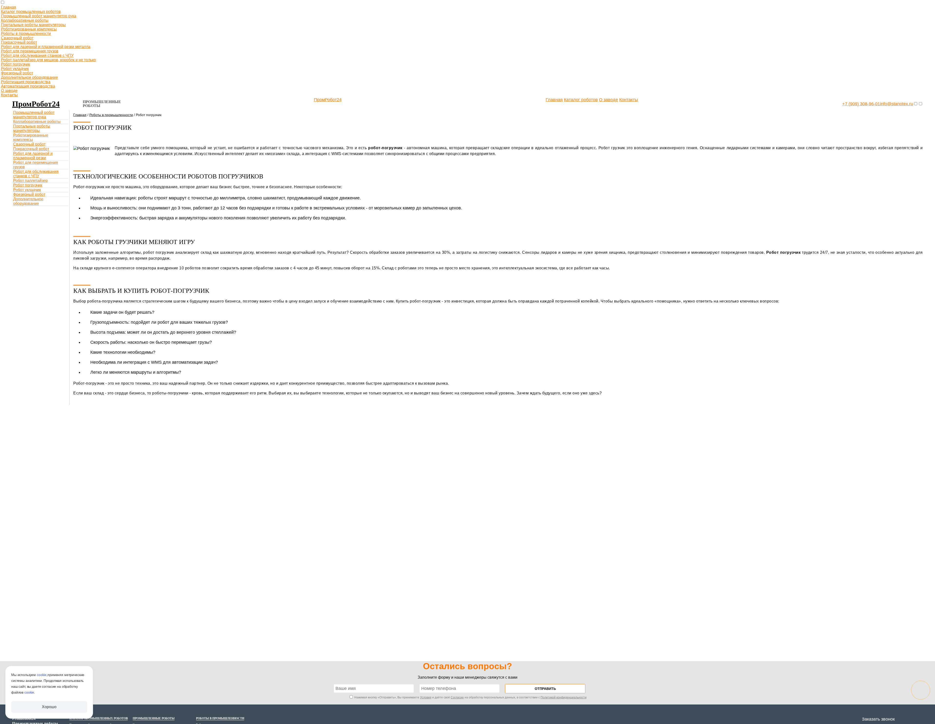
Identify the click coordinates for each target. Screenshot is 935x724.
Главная (79, 115)
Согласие (457, 697)
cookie (42, 675)
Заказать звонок (878, 719)
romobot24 (24, 719)
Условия (425, 697)
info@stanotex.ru (896, 103)
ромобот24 (36, 104)
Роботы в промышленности (111, 115)
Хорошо (49, 707)
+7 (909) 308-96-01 (861, 103)
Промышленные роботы (102, 104)
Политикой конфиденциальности (564, 697)
